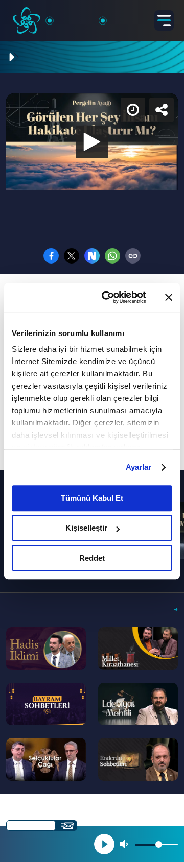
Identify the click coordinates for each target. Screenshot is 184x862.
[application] (92, 431)
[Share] (167, 16)
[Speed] (139, 16)
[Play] (92, 431)
